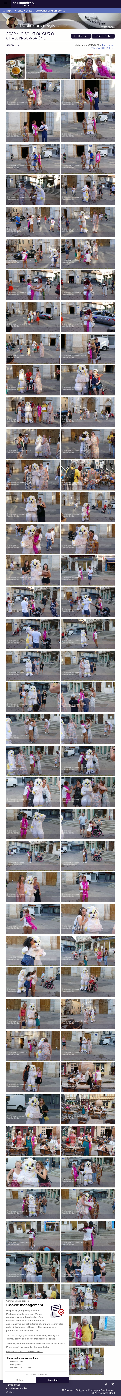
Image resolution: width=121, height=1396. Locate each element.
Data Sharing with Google (20, 1367)
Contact (10, 1391)
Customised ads (16, 1362)
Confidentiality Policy (16, 1388)
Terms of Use (13, 1384)
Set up (19, 1380)
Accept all (52, 1380)
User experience (16, 1364)
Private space (107, 27)
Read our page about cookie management (24, 1352)
